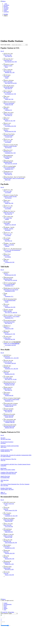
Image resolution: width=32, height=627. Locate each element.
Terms (5, 607)
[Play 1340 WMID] (4, 226)
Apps (5, 609)
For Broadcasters (8, 604)
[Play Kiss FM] (4, 560)
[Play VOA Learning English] (4, 170)
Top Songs (6, 7)
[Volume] (1, 624)
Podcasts (6, 6)
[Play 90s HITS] (4, 111)
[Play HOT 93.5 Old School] (4, 106)
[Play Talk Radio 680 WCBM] (4, 429)
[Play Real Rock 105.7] (4, 154)
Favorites (6, 14)
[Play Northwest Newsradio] (4, 418)
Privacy (5, 605)
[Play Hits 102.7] (4, 122)
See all (2, 51)
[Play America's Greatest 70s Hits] (4, 199)
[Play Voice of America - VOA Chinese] (4, 319)
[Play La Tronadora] (4, 517)
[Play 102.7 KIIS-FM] (4, 95)
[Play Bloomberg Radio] (4, 165)
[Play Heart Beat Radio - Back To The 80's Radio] (4, 181)
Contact (5, 603)
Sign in (5, 15)
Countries (6, 9)
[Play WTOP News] (4, 359)
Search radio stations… (6, 44)
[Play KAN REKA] (4, 549)
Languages (6, 11)
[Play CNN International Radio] (4, 303)
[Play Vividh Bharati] (4, 533)
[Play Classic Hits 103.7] (4, 63)
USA (6, 3)
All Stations (6, 5)
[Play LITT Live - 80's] (4, 210)
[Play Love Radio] (4, 242)
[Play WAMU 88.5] (4, 370)
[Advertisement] (16, 28)
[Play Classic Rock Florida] (4, 138)
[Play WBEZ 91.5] (4, 330)
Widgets (5, 608)
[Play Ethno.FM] (4, 335)
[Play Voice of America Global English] (4, 402)
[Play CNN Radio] (4, 79)
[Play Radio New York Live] (4, 215)
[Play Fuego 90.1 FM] (4, 544)
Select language (4, 613)
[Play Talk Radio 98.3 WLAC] (4, 386)
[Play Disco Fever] (4, 258)
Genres (5, 10)
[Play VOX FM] (4, 576)
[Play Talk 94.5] (4, 276)
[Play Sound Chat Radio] (4, 413)
